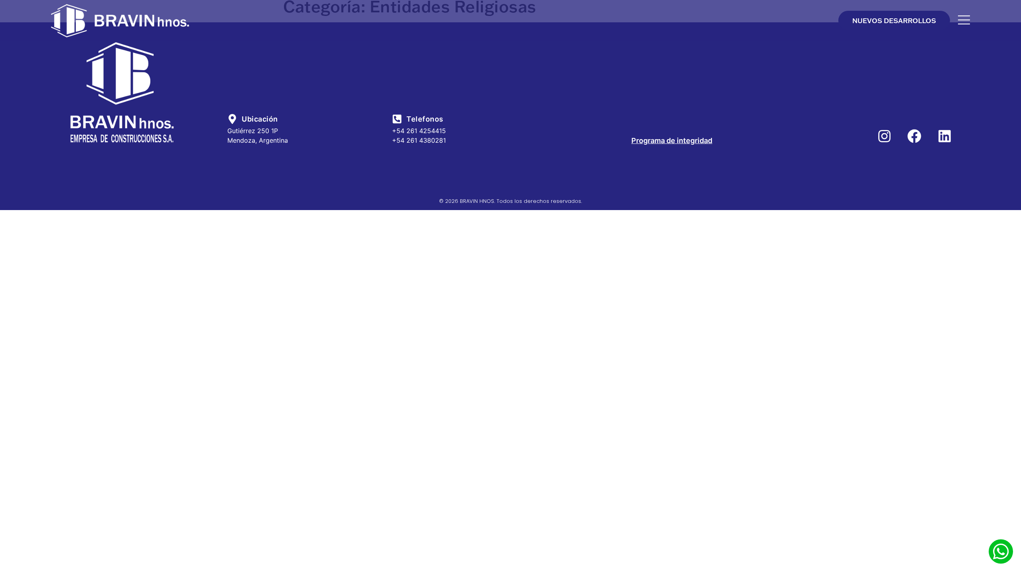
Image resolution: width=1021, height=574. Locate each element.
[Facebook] (914, 136)
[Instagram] (884, 136)
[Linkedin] (945, 136)
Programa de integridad (671, 140)
